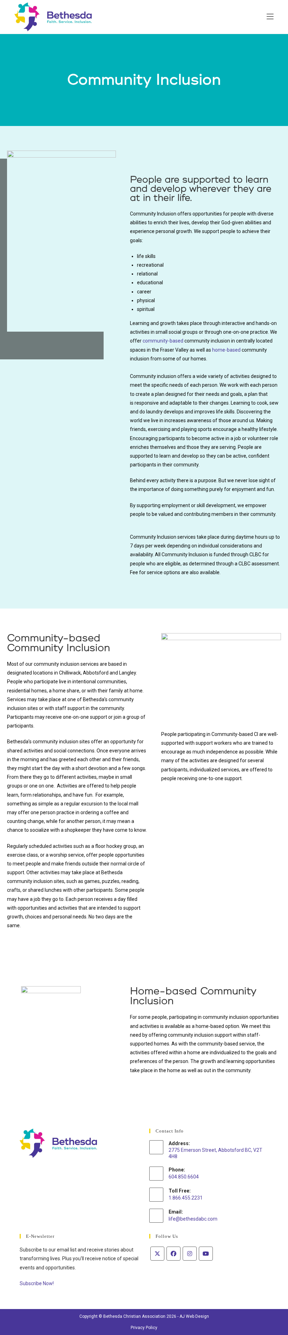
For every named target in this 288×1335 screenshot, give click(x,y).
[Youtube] (206, 1254)
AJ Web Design (194, 1316)
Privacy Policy (144, 1327)
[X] (157, 1254)
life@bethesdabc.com (193, 1219)
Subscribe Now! (37, 1283)
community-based (163, 341)
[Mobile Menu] (270, 16)
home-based (226, 350)
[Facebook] (173, 1254)
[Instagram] (190, 1254)
